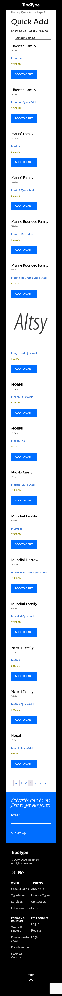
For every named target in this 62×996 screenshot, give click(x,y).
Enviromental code (20, 939)
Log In (35, 924)
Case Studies (20, 889)
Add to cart (24, 74)
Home (15, 12)
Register (37, 930)
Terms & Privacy (16, 929)
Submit (16, 833)
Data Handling (20, 947)
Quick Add (27, 12)
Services (17, 901)
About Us (37, 889)
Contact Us (38, 901)
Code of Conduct (17, 955)
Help (34, 908)
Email (15, 814)
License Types (40, 895)
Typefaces (18, 895)
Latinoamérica (21, 908)
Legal (34, 937)
